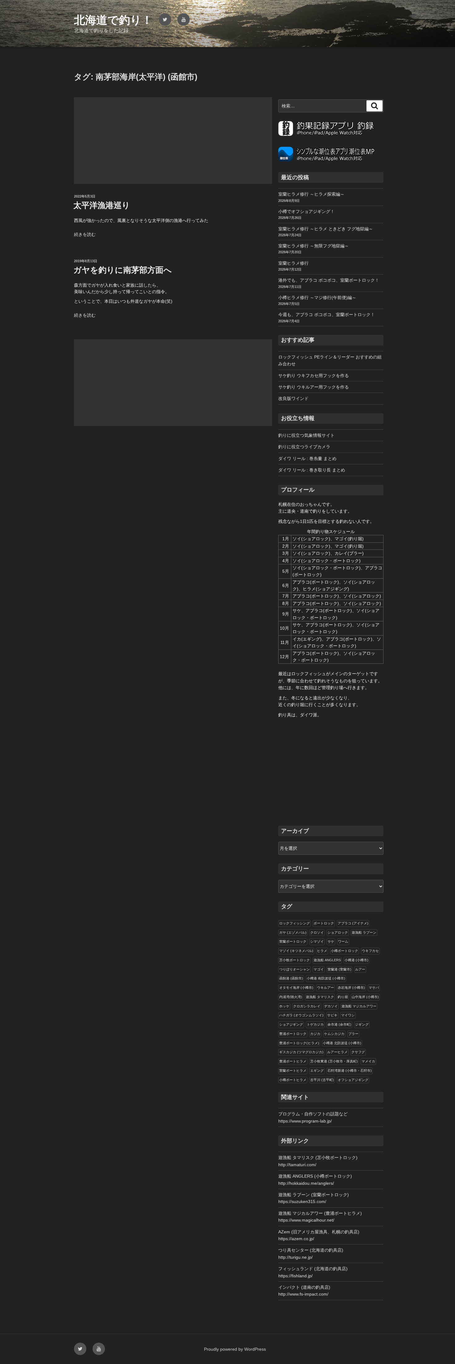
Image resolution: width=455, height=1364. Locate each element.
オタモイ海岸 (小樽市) (296, 987)
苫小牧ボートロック (294, 960)
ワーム (343, 941)
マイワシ (348, 1015)
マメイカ (368, 1061)
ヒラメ (322, 951)
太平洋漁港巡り (101, 205)
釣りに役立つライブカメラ (304, 446)
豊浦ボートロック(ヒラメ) (299, 1043)
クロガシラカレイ (306, 1006)
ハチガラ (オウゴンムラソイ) (301, 1015)
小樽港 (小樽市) (356, 960)
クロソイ (317, 932)
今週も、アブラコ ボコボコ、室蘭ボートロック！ (326, 314)
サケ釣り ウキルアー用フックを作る (313, 386)
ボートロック (324, 923)
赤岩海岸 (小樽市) (351, 987)
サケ (330, 941)
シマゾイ (317, 941)
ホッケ (284, 1006)
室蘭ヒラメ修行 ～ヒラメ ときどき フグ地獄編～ (325, 228)
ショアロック (337, 932)
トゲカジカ (315, 1024)
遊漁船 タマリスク (320, 997)
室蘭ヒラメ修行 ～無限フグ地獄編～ (313, 245)
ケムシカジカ (334, 1034)
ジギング (362, 1024)
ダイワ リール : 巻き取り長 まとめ (311, 469)
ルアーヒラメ (337, 1052)
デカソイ (331, 1006)
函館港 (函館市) (291, 978)
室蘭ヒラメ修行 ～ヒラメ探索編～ (311, 194)
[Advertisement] (173, 140)
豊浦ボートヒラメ (292, 1061)
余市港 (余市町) (339, 1024)
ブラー (353, 1034)
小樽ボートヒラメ (292, 1080)
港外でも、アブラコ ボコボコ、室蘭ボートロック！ (328, 280)
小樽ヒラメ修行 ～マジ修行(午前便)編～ (317, 297)
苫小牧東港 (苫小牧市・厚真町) (334, 1061)
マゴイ (319, 969)
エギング (317, 1070)
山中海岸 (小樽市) (365, 997)
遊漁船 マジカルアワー (358, 1006)
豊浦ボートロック (292, 1034)
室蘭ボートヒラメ (292, 1070)
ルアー (360, 969)
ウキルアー (325, 987)
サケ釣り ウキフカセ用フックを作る (313, 375)
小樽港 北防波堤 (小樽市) (342, 1043)
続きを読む (85, 234)
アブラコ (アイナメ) (353, 923)
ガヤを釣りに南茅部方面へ (122, 270)
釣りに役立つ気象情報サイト (306, 435)
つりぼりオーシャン (294, 969)
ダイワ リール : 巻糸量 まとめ (307, 458)
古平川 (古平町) (322, 1080)
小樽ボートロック (344, 951)
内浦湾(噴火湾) (290, 997)
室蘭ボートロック (292, 941)
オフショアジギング (353, 1080)
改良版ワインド (293, 398)
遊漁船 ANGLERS (327, 960)
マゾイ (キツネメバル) (296, 951)
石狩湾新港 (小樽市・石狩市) (349, 1070)
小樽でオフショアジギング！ (306, 211)
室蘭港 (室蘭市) (339, 969)
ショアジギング (291, 1024)
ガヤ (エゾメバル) (292, 932)
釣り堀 (343, 997)
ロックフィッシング (294, 923)
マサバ (374, 987)
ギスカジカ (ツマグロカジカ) (301, 1052)
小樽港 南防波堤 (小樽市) (326, 978)
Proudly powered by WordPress (235, 1349)
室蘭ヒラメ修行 (293, 263)
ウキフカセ (370, 951)
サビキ (332, 1015)
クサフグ (358, 1052)
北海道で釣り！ (113, 20)
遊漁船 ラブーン (364, 932)
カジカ (315, 1034)
